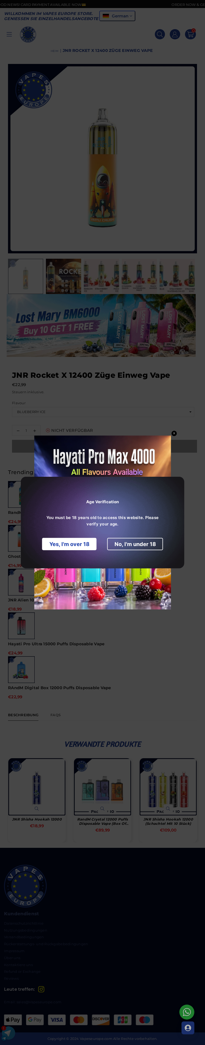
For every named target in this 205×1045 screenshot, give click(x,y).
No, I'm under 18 (135, 544)
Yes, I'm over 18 (69, 544)
